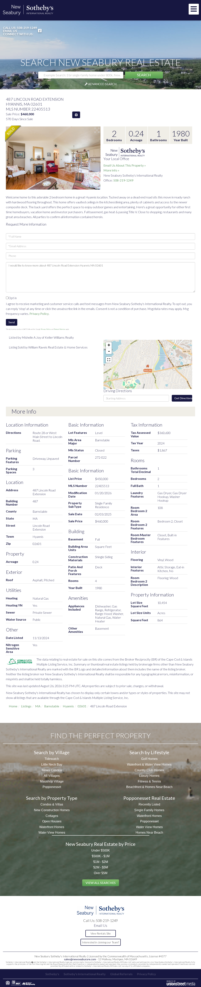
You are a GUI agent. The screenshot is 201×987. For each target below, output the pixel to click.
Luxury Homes (149, 775)
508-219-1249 (27, 27)
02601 (82, 706)
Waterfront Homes (51, 827)
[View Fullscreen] (109, 360)
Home (13, 706)
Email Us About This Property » (124, 165)
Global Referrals (121, 974)
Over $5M (100, 873)
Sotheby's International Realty (85, 974)
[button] (144, 75)
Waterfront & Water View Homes (149, 764)
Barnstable (51, 706)
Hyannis (68, 706)
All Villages (52, 775)
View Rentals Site (100, 933)
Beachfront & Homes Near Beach (149, 787)
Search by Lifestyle (149, 752)
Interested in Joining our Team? (100, 942)
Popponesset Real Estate (149, 798)
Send (11, 322)
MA (37, 706)
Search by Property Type (51, 798)
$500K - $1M (101, 856)
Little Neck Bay (51, 764)
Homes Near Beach (149, 832)
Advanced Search (102, 84)
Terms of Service (59, 329)
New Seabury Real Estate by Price (100, 844)
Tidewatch (52, 758)
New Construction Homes (52, 810)
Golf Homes (149, 758)
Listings (26, 706)
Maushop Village (52, 781)
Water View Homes (51, 832)
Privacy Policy (39, 313)
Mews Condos (52, 770)
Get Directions (183, 398)
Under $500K (100, 850)
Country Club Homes (149, 770)
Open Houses (51, 821)
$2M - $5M (100, 867)
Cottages (52, 815)
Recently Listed (149, 804)
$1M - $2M (100, 862)
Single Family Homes (149, 810)
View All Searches (101, 883)
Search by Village (51, 752)
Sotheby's (52, 974)
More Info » (111, 170)
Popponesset (52, 787)
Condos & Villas (51, 804)
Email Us (10, 30)
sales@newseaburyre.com (80, 959)
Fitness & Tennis (149, 781)
